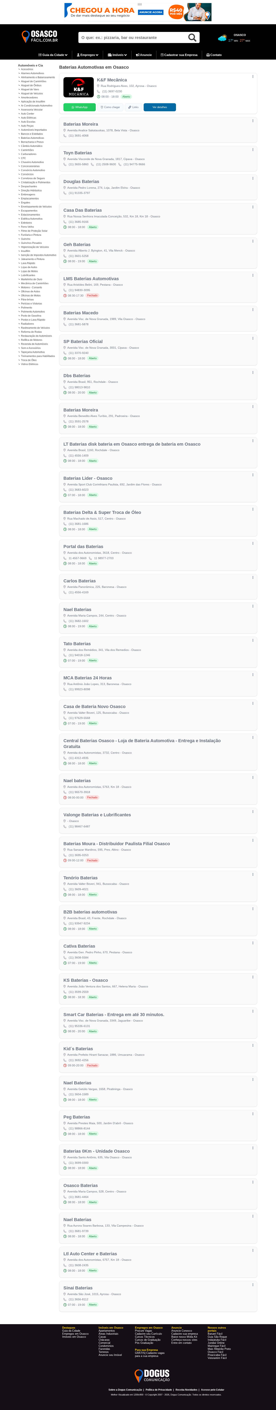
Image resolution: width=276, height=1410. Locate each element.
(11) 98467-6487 (79, 826)
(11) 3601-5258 (78, 256)
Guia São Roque (217, 1336)
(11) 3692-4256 (78, 1060)
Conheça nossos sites (184, 1339)
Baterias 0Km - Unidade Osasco (96, 1151)
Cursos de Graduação (147, 1339)
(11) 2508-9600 (106, 164)
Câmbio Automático (31, 146)
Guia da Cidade (53, 55)
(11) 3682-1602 (78, 621)
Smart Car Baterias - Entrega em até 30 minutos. (113, 1014)
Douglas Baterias (81, 181)
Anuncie (145, 55)
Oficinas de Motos (31, 295)
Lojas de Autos (29, 267)
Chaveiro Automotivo (32, 162)
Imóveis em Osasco (74, 1336)
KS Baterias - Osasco (85, 980)
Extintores (26, 222)
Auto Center (27, 113)
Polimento (26, 307)
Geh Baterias (77, 244)
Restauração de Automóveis (36, 336)
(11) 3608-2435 (78, 1265)
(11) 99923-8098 (79, 689)
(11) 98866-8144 (79, 1128)
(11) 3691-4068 (78, 135)
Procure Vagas (143, 1330)
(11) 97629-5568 (79, 718)
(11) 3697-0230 (112, 91)
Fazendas (104, 1348)
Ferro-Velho (27, 226)
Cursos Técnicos (145, 1336)
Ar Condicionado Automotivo (36, 105)
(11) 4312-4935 (78, 758)
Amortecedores (29, 97)
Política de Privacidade (159, 1389)
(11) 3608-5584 (78, 957)
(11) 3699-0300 (78, 1162)
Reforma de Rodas (31, 331)
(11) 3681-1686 (78, 523)
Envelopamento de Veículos (36, 206)
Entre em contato (181, 1342)
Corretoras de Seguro (33, 178)
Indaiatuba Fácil (217, 1339)
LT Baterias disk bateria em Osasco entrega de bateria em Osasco (131, 444)
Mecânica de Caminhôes (34, 283)
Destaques (68, 1327)
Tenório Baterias (80, 877)
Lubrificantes (28, 275)
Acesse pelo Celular (212, 1389)
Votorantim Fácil (217, 1357)
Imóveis (118, 55)
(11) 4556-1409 (78, 455)
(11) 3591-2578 (78, 421)
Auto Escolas (28, 121)
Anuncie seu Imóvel (110, 1354)
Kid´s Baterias (78, 1048)
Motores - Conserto (31, 287)
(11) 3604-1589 (78, 1094)
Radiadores (27, 323)
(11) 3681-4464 (78, 1196)
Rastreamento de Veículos (35, 327)
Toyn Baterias (77, 152)
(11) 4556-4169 (78, 592)
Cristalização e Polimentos (35, 182)
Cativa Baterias (79, 946)
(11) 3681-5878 (78, 324)
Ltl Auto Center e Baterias (90, 1253)
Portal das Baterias (83, 546)
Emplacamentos (30, 198)
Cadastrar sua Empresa (180, 55)
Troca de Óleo (29, 360)
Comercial (104, 1342)
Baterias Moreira (80, 124)
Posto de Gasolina (31, 315)
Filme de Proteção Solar (34, 230)
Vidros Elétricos (29, 364)
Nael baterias (77, 780)
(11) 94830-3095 (79, 290)
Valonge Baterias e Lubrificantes (97, 814)
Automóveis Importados (34, 129)
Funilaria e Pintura (31, 235)
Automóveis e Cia (30, 65)
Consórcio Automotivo (33, 170)
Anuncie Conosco (181, 1330)
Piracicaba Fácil (217, 1354)
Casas (102, 1336)
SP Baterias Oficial (83, 341)
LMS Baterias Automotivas (91, 278)
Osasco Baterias (80, 1185)
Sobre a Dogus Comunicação (125, 1389)
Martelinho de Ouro (31, 279)
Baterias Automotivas (32, 138)
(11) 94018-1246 (79, 655)
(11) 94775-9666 (134, 164)
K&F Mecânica (112, 79)
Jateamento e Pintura (32, 259)
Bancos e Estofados (32, 134)
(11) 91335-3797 (79, 193)
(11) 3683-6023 (78, 489)
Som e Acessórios (31, 348)
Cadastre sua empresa (184, 1333)
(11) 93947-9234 (79, 923)
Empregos (88, 55)
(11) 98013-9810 (79, 387)
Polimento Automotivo (33, 311)
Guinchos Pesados (31, 243)
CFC (23, 158)
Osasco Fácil (215, 1351)
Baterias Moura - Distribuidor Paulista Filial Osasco (116, 843)
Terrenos (104, 1351)
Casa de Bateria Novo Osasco (94, 706)
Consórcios (27, 174)
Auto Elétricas (28, 117)
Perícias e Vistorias (31, 303)
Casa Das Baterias (82, 210)
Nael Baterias (77, 609)
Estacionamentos (30, 214)
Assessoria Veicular (32, 109)
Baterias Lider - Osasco (87, 478)
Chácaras (104, 1339)
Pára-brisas (27, 299)
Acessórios (27, 69)
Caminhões (27, 150)
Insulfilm (25, 251)
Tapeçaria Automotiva (33, 352)
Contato (216, 55)
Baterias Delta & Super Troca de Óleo (102, 512)
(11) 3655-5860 (78, 164)
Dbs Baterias (76, 375)
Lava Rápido (28, 263)
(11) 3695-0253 (78, 855)
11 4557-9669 (77, 558)
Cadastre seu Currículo (148, 1333)
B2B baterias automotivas (90, 911)
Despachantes (29, 186)
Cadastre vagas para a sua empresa (150, 1354)
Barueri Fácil (215, 1333)
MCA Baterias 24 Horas (87, 677)
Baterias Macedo (80, 312)
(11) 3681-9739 (78, 1231)
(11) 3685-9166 (78, 221)
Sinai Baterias (78, 1287)
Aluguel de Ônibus (31, 85)
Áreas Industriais (108, 1333)
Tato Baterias (77, 643)
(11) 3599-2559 (78, 991)
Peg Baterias (76, 1117)
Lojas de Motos (29, 271)
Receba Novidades (186, 1389)
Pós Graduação (144, 1342)
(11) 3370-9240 (78, 353)
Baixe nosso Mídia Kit (184, 1336)
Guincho (25, 239)
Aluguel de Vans (30, 89)
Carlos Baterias (79, 580)
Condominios (106, 1345)
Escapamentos (29, 210)
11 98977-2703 (104, 558)
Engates (25, 202)
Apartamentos (107, 1330)
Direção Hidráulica (31, 190)
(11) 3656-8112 (78, 1299)
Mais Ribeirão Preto (219, 1348)
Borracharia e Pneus (32, 142)
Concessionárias (30, 166)
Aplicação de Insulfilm (33, 101)
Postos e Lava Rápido (33, 319)
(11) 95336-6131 (79, 1026)
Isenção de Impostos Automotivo (38, 255)
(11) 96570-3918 (79, 792)
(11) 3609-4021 (78, 889)
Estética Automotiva (31, 218)
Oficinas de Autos (30, 291)
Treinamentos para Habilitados (38, 356)
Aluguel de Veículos (32, 93)
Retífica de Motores (31, 340)
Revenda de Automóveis (34, 344)
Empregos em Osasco (75, 1333)
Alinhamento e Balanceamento (38, 77)
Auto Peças (27, 125)
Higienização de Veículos (35, 247)
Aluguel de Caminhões (33, 81)
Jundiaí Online (216, 1342)
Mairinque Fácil (216, 1345)
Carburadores (28, 154)
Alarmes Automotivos (32, 73)
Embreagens (28, 194)
